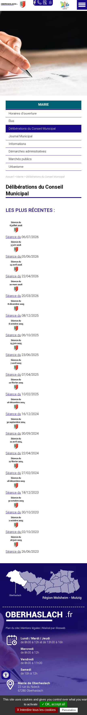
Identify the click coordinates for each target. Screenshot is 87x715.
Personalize (69, 710)
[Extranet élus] (50, 2)
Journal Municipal (20, 136)
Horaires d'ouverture (23, 113)
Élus (11, 121)
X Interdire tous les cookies (36, 710)
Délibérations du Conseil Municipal (32, 128)
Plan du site (12, 628)
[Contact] (45, 2)
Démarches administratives (27, 151)
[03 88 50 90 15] (39, 2)
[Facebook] (34, 2)
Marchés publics (20, 159)
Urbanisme (16, 167)
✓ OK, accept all (53, 704)
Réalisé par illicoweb (53, 628)
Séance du (13, 237)
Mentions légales (30, 628)
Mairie (19, 176)
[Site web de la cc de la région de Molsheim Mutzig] (65, 8)
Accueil (10, 176)
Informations (17, 144)
